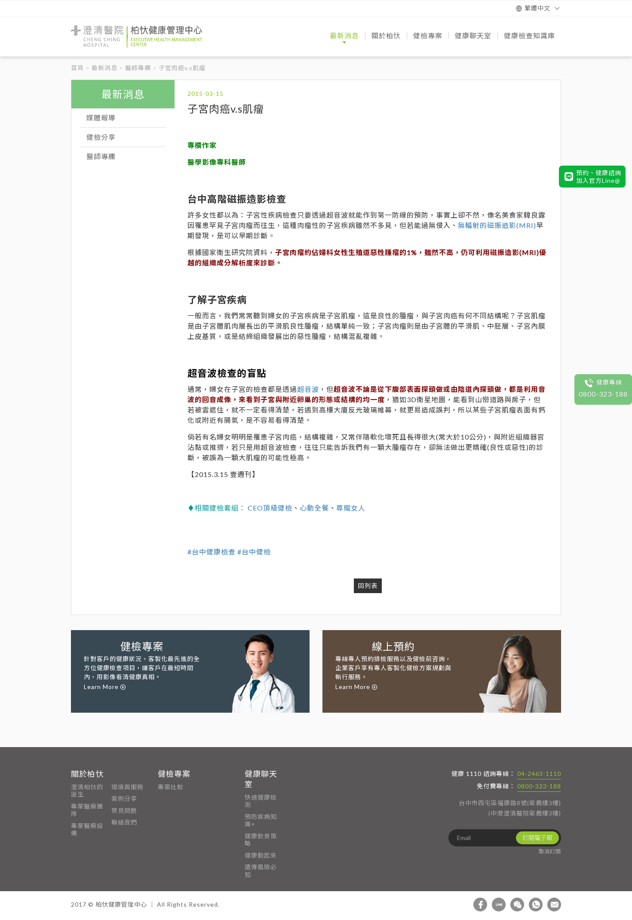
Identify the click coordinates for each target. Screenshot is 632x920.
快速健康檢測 (261, 801)
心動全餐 (314, 508)
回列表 (367, 585)
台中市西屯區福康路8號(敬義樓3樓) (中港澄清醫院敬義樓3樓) (510, 808)
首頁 (77, 67)
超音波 (308, 389)
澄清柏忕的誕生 (87, 790)
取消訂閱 (550, 851)
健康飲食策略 (261, 839)
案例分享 (124, 798)
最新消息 (104, 67)
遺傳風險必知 (261, 870)
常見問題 (124, 810)
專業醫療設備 (87, 829)
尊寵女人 (350, 508)
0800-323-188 (539, 786)
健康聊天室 (261, 779)
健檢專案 (174, 773)
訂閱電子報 (537, 837)
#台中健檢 (254, 552)
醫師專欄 (138, 67)
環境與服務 (127, 787)
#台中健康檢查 (211, 552)
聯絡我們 (124, 822)
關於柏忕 (87, 773)
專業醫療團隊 (87, 810)
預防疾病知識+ (261, 820)
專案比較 (171, 787)
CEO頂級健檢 (270, 508)
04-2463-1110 (539, 773)
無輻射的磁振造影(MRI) (497, 225)
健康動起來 (261, 855)
